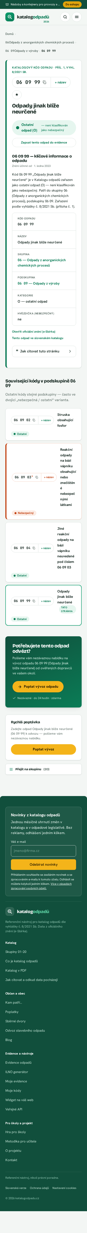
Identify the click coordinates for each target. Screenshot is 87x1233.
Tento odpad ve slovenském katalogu (37, 338)
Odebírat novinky (44, 864)
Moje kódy (13, 1090)
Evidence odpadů (18, 1062)
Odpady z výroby (21, 51)
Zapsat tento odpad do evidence (44, 142)
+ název (60, 82)
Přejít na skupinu (32, 769)
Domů (9, 34)
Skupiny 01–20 (15, 952)
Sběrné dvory (15, 1021)
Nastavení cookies (64, 1188)
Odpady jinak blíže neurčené (65, 597)
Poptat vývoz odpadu (41, 686)
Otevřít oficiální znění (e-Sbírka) (33, 331)
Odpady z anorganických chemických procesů (39, 42)
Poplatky (12, 1012)
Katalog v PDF (15, 970)
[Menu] (77, 17)
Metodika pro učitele (20, 1141)
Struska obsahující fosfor (65, 420)
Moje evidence (16, 1081)
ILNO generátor (16, 1072)
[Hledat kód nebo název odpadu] (65, 17)
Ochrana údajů (39, 1188)
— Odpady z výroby (39, 283)
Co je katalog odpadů (21, 961)
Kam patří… (13, 1002)
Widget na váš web (19, 1100)
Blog (8, 1040)
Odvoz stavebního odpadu (25, 1030)
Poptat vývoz (43, 749)
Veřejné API (13, 1109)
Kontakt (11, 1160)
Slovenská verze (15, 1188)
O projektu (13, 1150)
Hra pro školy (15, 1132)
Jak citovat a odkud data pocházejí (31, 980)
